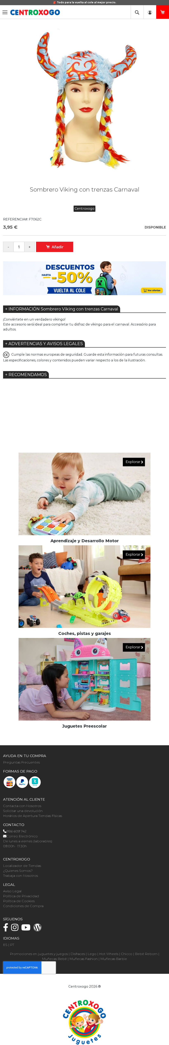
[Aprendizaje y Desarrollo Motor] (84, 494)
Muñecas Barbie (113, 959)
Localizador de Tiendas (22, 866)
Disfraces (77, 954)
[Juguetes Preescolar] (84, 679)
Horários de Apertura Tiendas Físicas (32, 816)
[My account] (149, 12)
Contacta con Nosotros (22, 806)
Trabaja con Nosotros (20, 876)
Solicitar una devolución (23, 811)
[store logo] (35, 12)
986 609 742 (16, 831)
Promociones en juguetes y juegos (39, 954)
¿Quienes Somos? (18, 871)
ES (5, 945)
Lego (92, 954)
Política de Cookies (19, 901)
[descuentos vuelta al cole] (84, 278)
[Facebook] (6, 929)
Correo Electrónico (22, 836)
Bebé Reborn (146, 954)
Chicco (126, 954)
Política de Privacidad (21, 896)
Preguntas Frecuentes (21, 762)
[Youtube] (27, 929)
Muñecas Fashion (83, 959)
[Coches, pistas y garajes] (84, 586)
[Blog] (38, 929)
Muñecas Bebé (54, 959)
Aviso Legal (12, 891)
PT (12, 945)
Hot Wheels (108, 954)
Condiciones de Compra (23, 906)
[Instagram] (15, 929)
